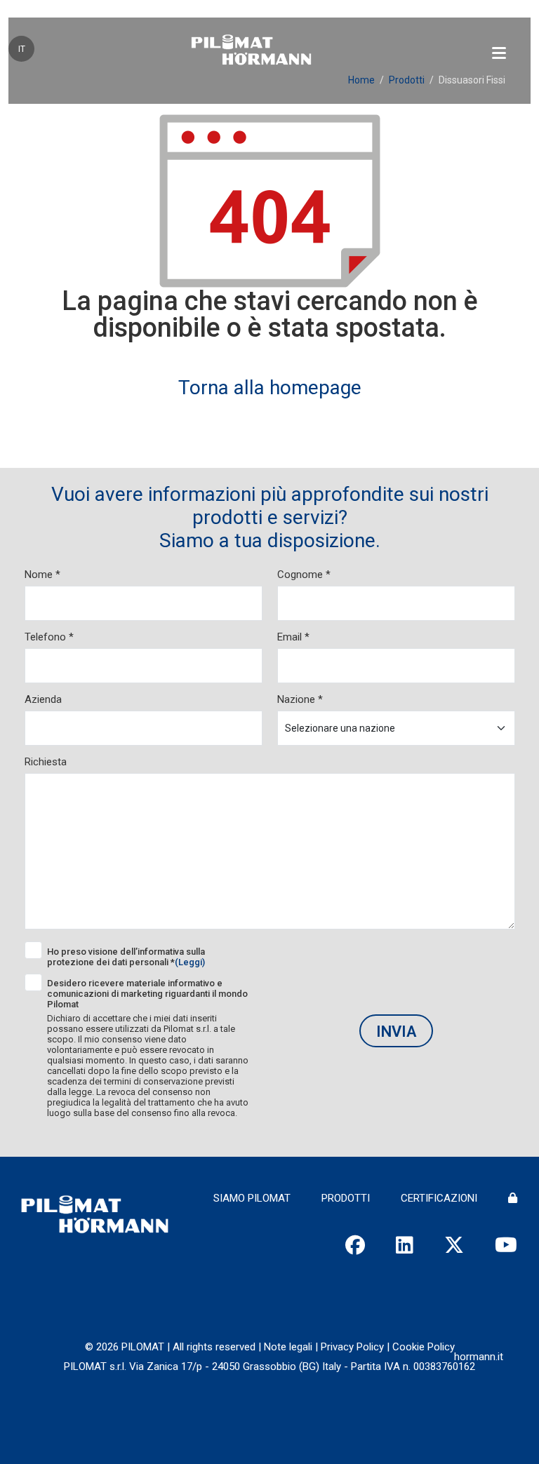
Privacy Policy (352, 1347)
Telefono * (49, 637)
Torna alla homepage (269, 387)
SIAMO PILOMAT (252, 1198)
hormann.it (478, 1356)
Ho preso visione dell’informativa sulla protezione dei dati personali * (126, 956)
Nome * (42, 574)
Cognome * (304, 574)
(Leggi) (190, 962)
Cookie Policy (423, 1347)
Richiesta (46, 761)
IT (21, 49)
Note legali (288, 1347)
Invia (396, 1031)
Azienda (43, 699)
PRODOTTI (345, 1198)
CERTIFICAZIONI (439, 1198)
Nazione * (300, 699)
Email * (293, 637)
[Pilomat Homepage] (251, 51)
